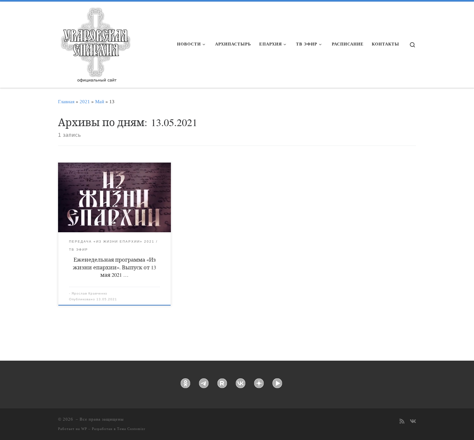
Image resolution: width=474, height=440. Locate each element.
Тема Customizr (131, 429)
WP (84, 429)
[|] (95, 42)
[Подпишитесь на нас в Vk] (413, 421)
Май (99, 101)
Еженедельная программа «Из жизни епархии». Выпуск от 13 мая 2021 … (114, 267)
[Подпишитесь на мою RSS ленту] (402, 421)
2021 (85, 101)
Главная (66, 101)
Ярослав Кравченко (89, 293)
